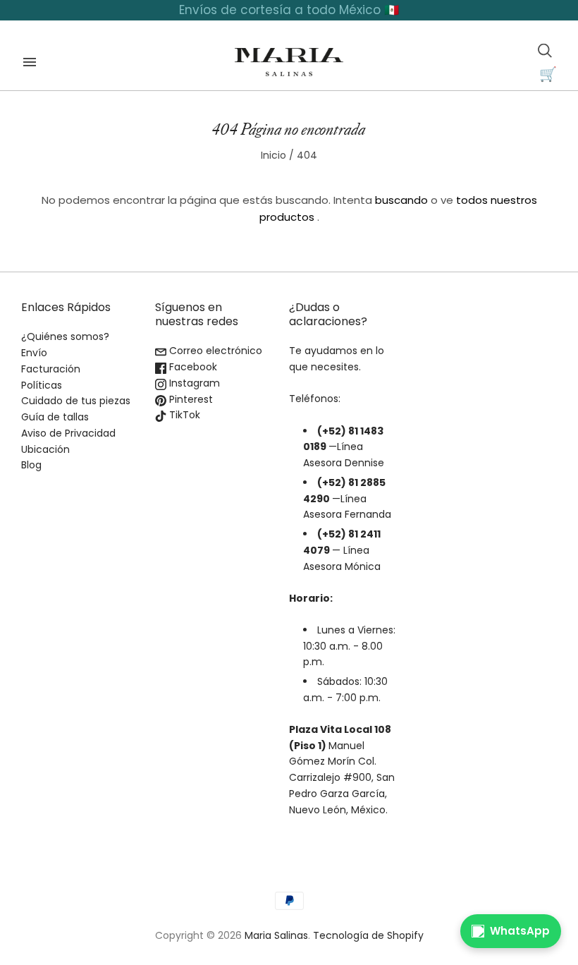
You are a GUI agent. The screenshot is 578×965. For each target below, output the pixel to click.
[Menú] (29, 62)
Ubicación (45, 449)
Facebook (191, 367)
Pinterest (189, 399)
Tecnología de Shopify (368, 935)
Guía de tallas (55, 417)
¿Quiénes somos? (65, 336)
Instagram (193, 383)
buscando (401, 200)
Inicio (273, 155)
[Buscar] (545, 51)
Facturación (50, 369)
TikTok (183, 415)
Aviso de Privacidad (68, 433)
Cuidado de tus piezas (75, 401)
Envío (34, 353)
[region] (289, 10)
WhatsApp (520, 930)
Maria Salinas (276, 935)
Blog (31, 465)
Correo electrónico (214, 351)
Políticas (41, 385)
